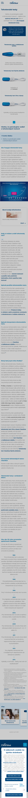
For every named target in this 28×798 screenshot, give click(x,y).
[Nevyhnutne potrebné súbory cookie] (4, 785)
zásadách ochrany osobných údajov (15, 771)
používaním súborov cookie (9, 762)
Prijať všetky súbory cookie (14, 775)
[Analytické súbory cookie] (4, 789)
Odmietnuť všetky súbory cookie (14, 779)
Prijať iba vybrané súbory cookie (14, 794)
